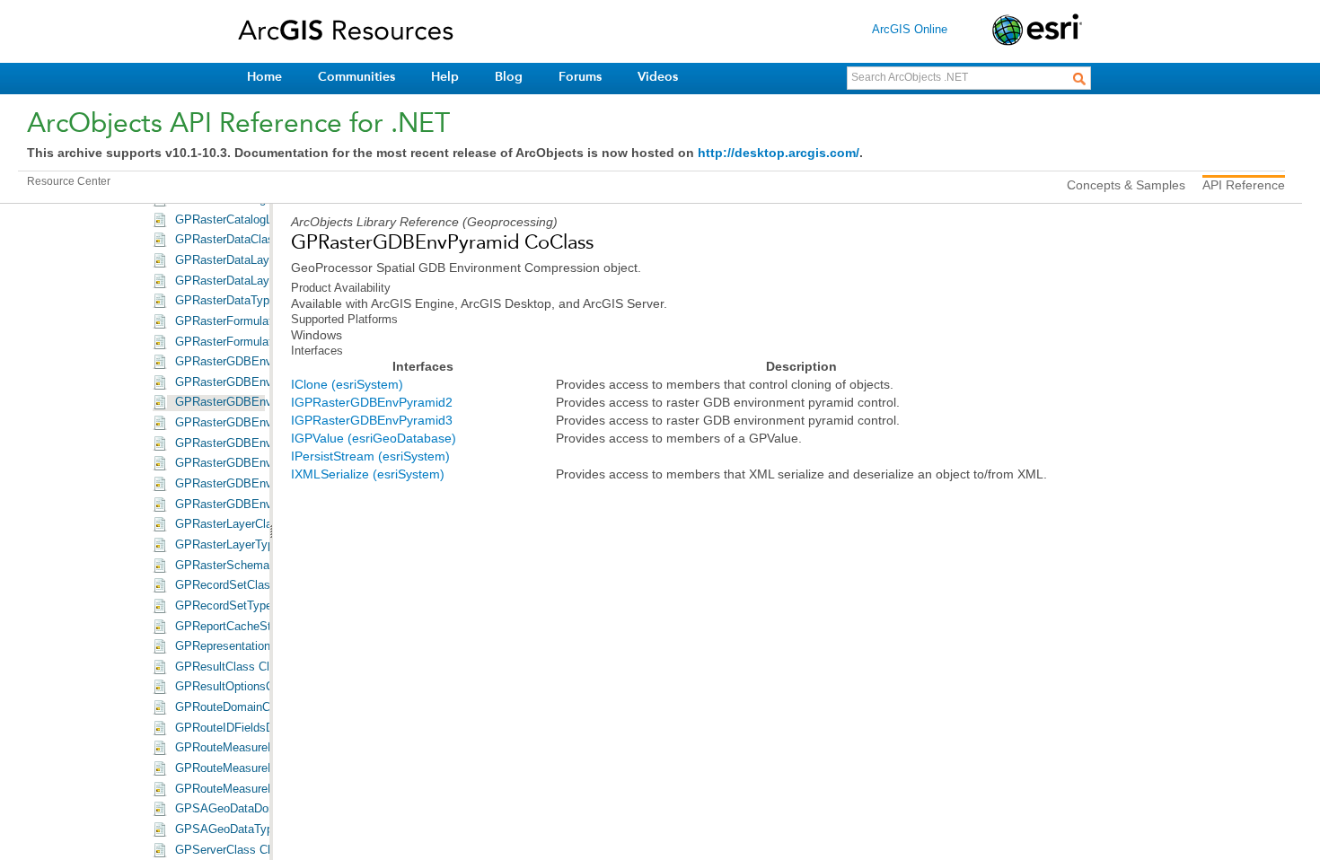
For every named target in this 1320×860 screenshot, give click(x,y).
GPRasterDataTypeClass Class (257, 300)
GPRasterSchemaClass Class (253, 565)
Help (445, 76)
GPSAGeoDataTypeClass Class (258, 829)
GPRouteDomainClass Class (250, 707)
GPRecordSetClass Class (242, 585)
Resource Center (68, 181)
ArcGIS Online (909, 29)
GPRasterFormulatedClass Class (261, 321)
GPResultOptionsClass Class (252, 686)
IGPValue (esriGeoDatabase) (373, 438)
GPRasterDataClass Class (244, 239)
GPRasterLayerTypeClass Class (259, 545)
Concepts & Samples (1126, 185)
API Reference (1243, 185)
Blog (509, 76)
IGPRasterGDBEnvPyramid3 (372, 420)
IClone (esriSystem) (347, 384)
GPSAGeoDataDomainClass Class (265, 809)
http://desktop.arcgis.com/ (778, 152)
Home (264, 76)
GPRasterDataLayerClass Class (258, 260)
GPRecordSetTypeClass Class (255, 606)
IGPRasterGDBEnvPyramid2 (372, 402)
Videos (658, 76)
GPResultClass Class (231, 667)
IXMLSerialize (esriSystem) (367, 474)
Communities (356, 76)
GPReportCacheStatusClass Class (265, 626)
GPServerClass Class (232, 850)
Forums (580, 76)
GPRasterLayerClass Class (246, 524)
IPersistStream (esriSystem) (370, 456)
